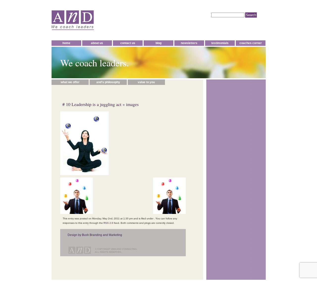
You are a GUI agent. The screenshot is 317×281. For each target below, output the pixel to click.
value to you (146, 82)
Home (66, 43)
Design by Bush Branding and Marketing (95, 235)
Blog (158, 43)
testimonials (220, 43)
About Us (97, 43)
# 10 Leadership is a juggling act (91, 104)
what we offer (70, 82)
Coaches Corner (250, 43)
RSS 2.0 (108, 223)
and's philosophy (108, 82)
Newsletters (189, 43)
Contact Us (127, 43)
